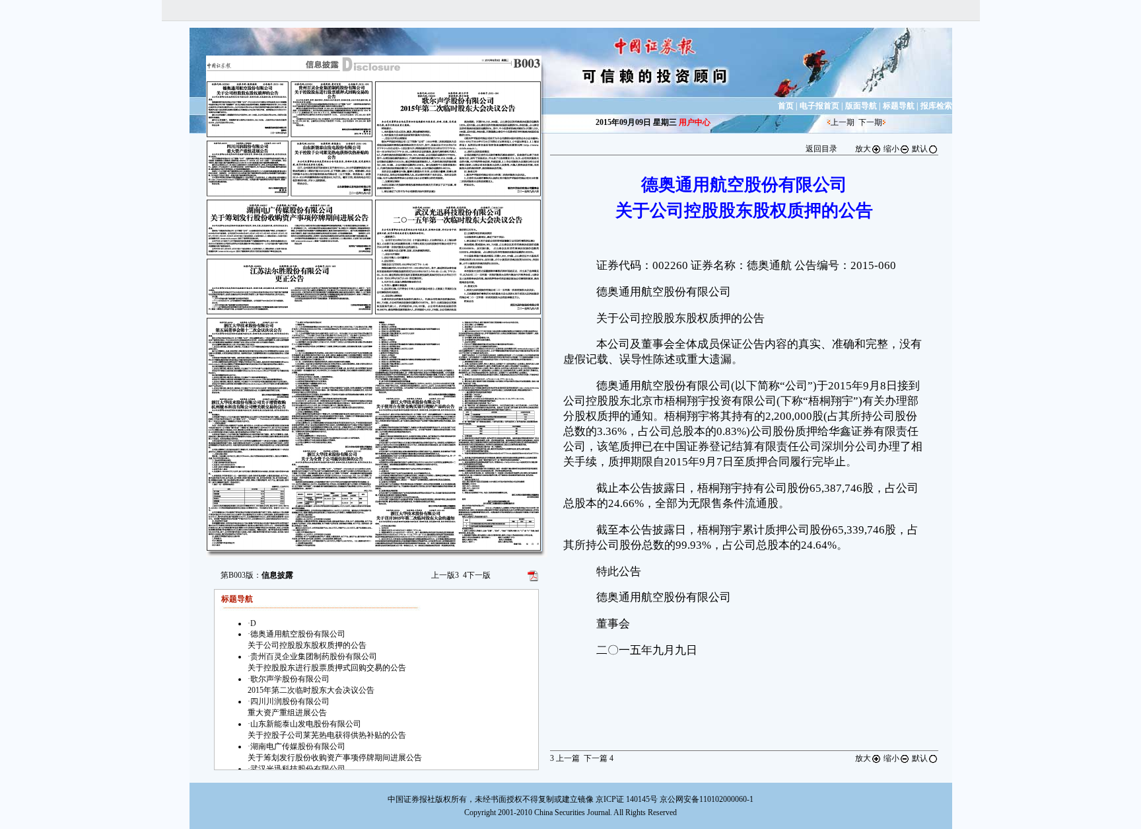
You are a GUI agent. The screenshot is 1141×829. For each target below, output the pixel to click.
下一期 (870, 122)
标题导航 (899, 105)
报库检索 (936, 105)
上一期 (842, 122)
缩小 (891, 148)
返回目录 (821, 148)
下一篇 (598, 758)
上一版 (445, 575)
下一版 (477, 575)
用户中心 (694, 122)
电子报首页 (819, 105)
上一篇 (565, 758)
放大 (863, 148)
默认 (920, 148)
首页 (786, 105)
